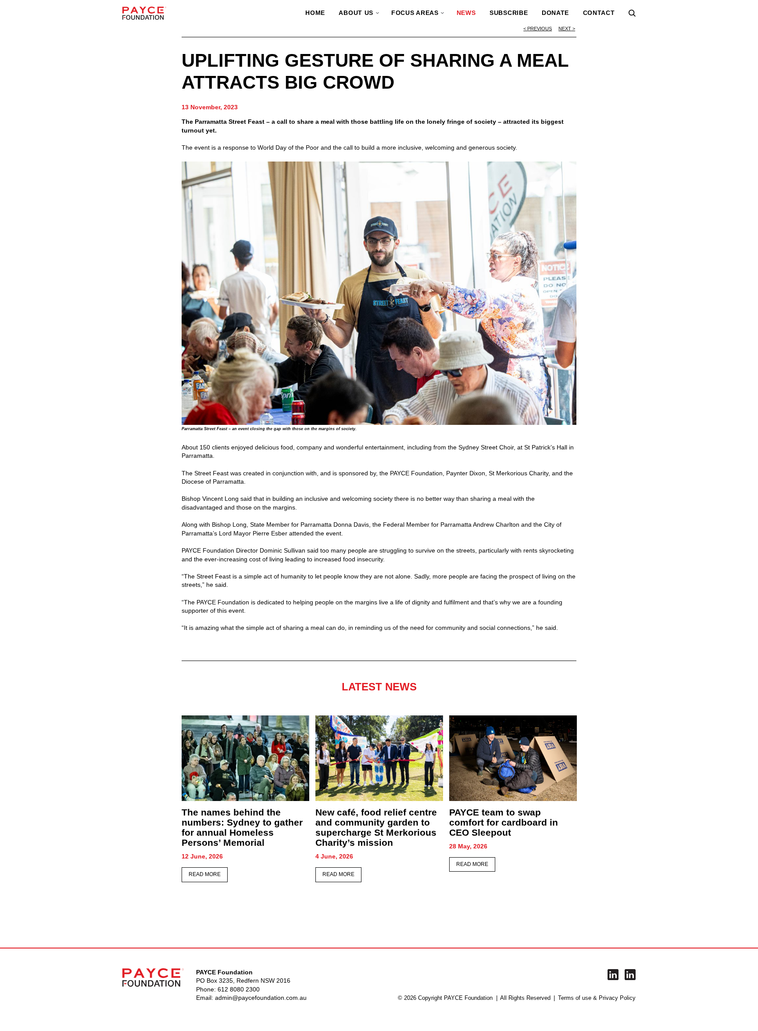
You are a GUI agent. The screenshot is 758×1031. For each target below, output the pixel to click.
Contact (599, 12)
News (466, 12)
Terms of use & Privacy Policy (597, 998)
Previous (539, 28)
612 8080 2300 (239, 989)
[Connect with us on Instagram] (630, 974)
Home (315, 12)
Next (564, 28)
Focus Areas (415, 12)
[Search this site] (632, 13)
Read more (205, 874)
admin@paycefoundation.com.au (261, 997)
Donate (555, 12)
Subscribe (509, 12)
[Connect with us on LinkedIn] (613, 974)
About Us (356, 12)
